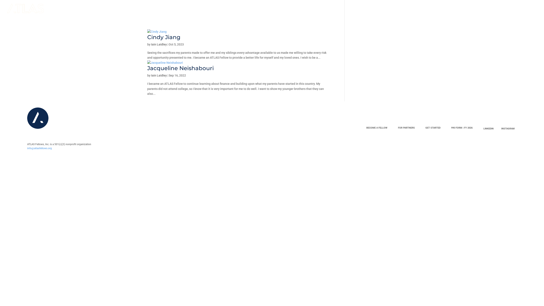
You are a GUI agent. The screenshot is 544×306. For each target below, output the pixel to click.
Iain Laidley (159, 44)
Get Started (433, 127)
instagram (508, 128)
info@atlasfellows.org (39, 148)
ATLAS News (225, 8)
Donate (128, 8)
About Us (108, 8)
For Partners (406, 127)
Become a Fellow (75, 8)
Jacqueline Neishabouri (180, 68)
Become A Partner (193, 8)
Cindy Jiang (163, 37)
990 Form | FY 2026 (462, 127)
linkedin (488, 128)
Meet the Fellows (156, 8)
